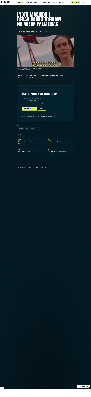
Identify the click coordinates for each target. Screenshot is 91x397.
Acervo (19, 2)
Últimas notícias (22, 167)
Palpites (55, 2)
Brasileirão (43, 167)
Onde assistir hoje (33, 167)
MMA (27, 128)
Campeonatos (46, 2)
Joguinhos (61, 2)
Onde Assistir (37, 2)
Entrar (42, 109)
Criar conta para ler (29, 109)
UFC (39, 128)
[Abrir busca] (88, 2)
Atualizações (29, 2)
